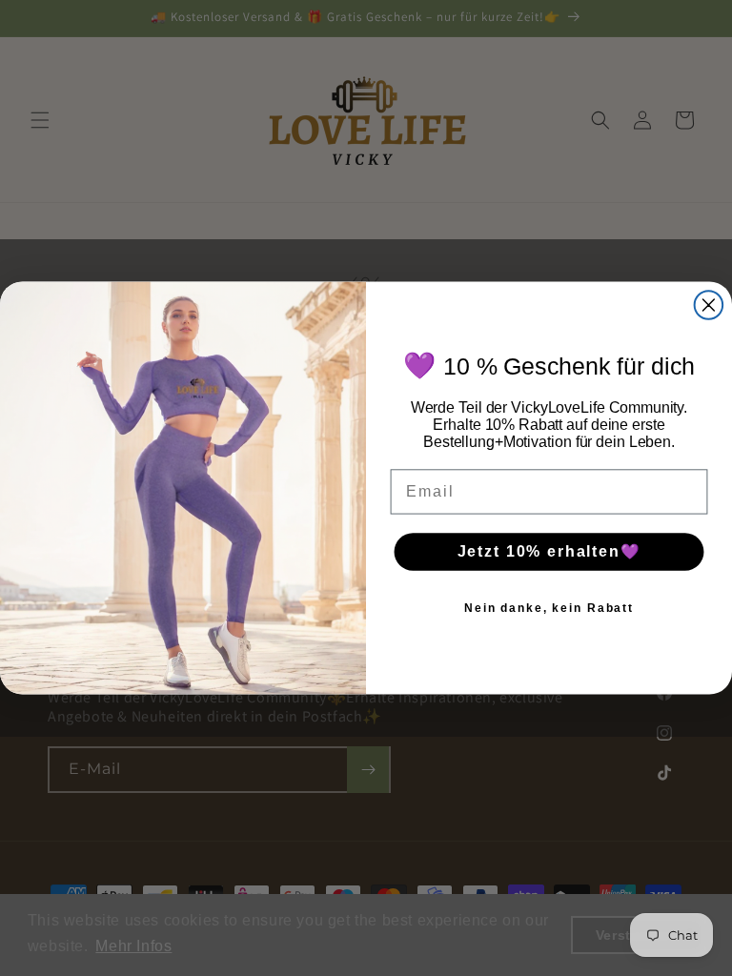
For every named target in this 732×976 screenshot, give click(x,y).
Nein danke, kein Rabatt (549, 608)
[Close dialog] (709, 305)
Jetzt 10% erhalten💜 (549, 551)
